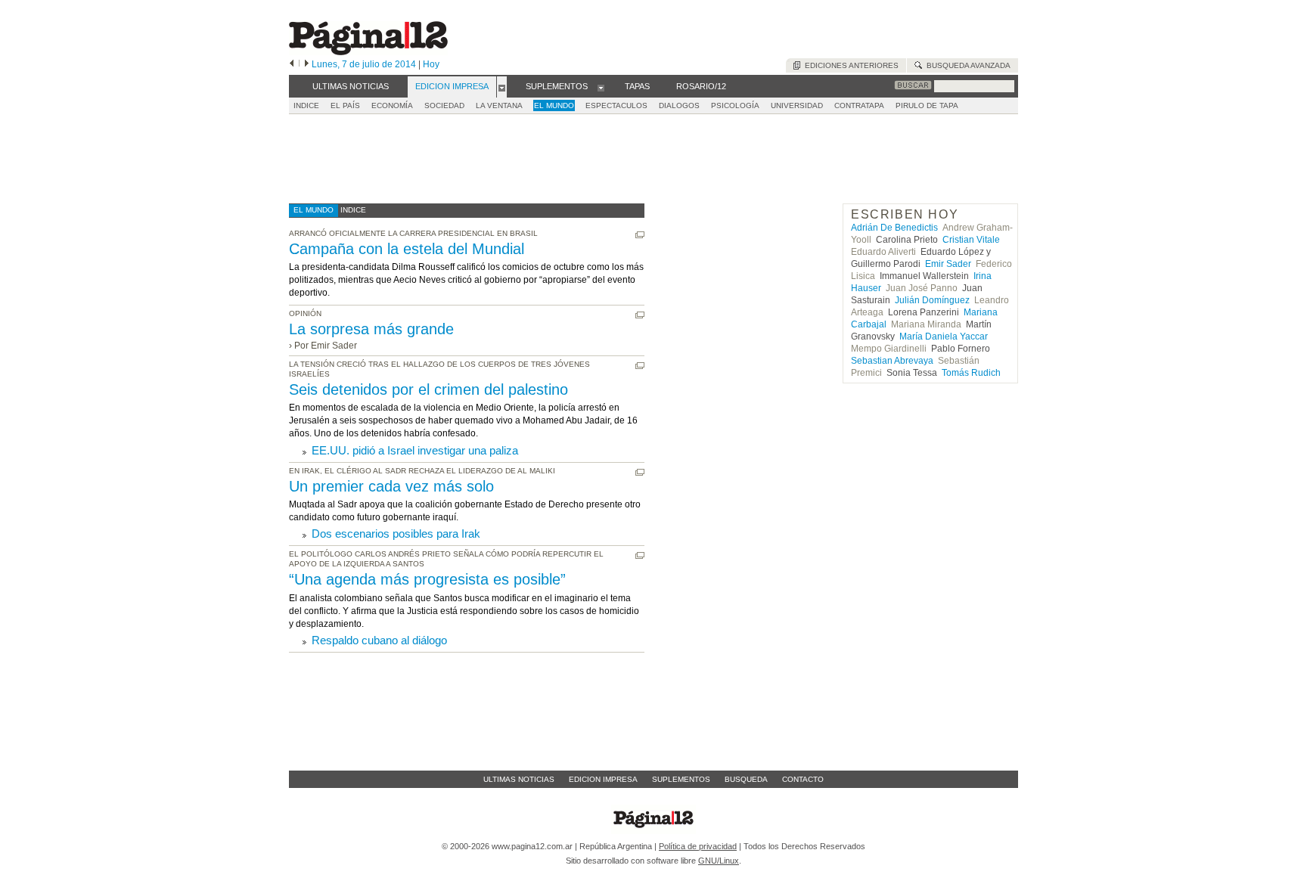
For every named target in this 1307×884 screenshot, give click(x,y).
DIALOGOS (679, 105)
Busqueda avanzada (966, 65)
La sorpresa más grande (371, 329)
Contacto (803, 779)
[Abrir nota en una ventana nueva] (639, 234)
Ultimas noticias (518, 779)
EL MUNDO (554, 105)
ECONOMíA (392, 105)
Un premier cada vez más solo (391, 486)
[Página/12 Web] (368, 51)
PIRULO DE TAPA (927, 105)
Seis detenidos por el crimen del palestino (428, 389)
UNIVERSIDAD (797, 105)
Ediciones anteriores (849, 65)
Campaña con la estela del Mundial (406, 248)
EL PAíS (345, 105)
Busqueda (746, 779)
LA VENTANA (499, 105)
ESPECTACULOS (616, 105)
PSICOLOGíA (735, 105)
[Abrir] (502, 87)
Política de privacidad (698, 846)
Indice (306, 105)
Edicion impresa (603, 779)
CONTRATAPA (859, 105)
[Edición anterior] (291, 64)
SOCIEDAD (444, 105)
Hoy (431, 64)
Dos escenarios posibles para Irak (396, 533)
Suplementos (681, 779)
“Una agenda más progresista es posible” (427, 579)
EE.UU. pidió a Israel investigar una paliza (415, 450)
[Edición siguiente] (306, 64)
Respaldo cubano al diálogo (379, 640)
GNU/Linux (718, 860)
